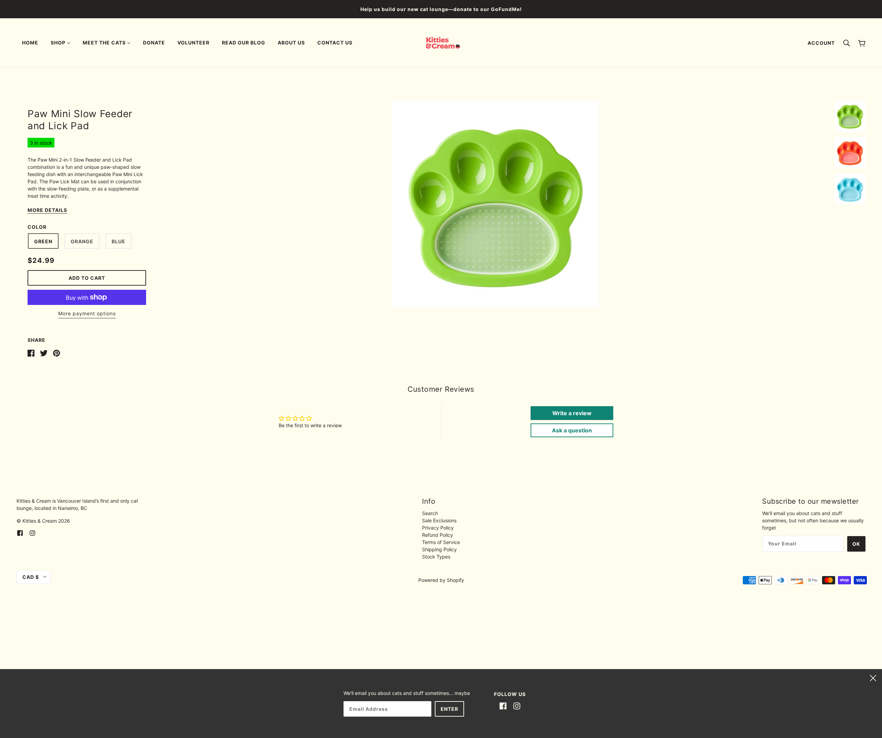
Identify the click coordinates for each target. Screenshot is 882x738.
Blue (118, 241)
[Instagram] (517, 705)
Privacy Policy (438, 528)
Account (821, 43)
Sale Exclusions (439, 520)
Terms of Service (441, 542)
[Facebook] (503, 705)
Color (37, 227)
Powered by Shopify (441, 580)
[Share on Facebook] (31, 353)
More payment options (87, 313)
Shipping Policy (439, 549)
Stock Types (436, 557)
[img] (20, 532)
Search (430, 513)
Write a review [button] (572, 413)
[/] (443, 42)
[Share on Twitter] (44, 353)
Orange (82, 241)
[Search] (846, 43)
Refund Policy (437, 535)
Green (43, 241)
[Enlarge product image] (496, 204)
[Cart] (861, 43)
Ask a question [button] (572, 430)
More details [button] (47, 210)
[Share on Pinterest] (56, 353)
